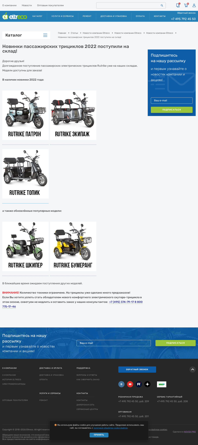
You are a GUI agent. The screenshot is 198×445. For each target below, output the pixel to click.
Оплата (140, 16)
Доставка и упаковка (114, 16)
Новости (27, 5)
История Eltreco (11, 379)
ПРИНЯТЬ (99, 435)
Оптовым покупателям (50, 5)
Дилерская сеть (85, 405)
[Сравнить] (177, 5)
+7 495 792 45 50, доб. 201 (133, 416)
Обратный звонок (186, 13)
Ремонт (87, 16)
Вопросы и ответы (87, 375)
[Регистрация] (194, 5)
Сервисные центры (87, 409)
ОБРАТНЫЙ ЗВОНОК (137, 369)
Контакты (160, 16)
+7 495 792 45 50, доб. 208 (172, 401)
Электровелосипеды (13, 384)
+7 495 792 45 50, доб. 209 (133, 401)
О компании (9, 5)
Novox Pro (190, 431)
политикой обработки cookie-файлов (111, 428)
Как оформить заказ (88, 379)
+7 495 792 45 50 (183, 19)
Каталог (13, 35)
